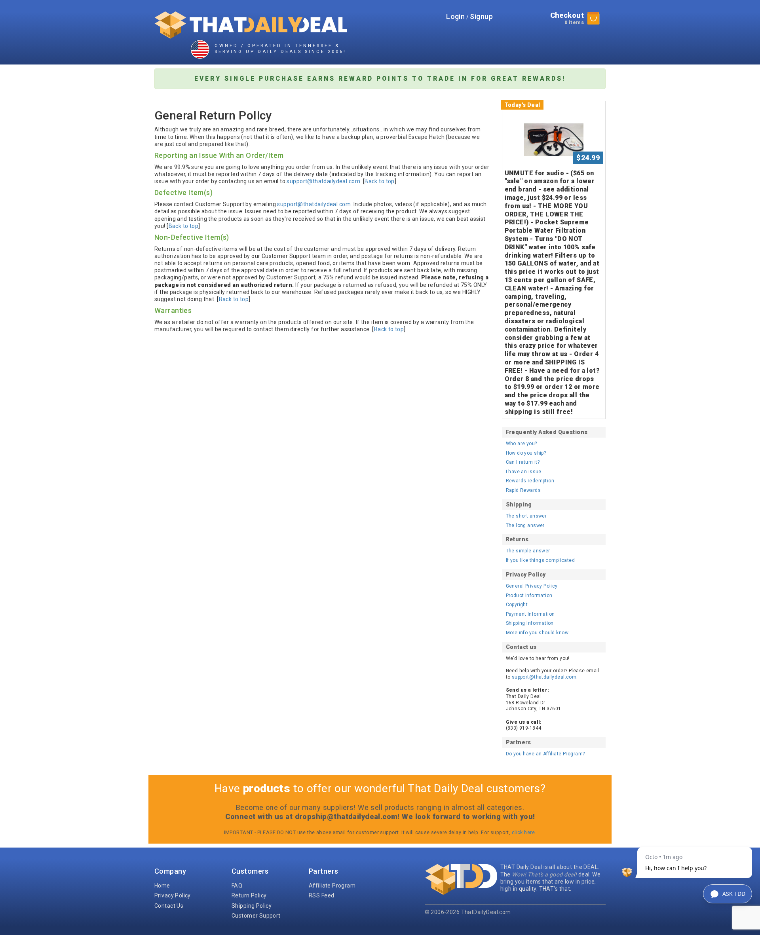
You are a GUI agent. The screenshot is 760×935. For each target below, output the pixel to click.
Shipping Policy (252, 906)
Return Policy (249, 895)
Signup (481, 16)
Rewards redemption (530, 481)
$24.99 (588, 158)
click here (523, 832)
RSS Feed (321, 895)
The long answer (525, 525)
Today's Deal (522, 105)
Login (455, 16)
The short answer (526, 516)
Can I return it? (523, 462)
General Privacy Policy (532, 586)
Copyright (517, 604)
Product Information (529, 595)
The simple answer (528, 551)
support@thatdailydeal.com (323, 181)
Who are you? (521, 443)
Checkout (567, 18)
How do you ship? (526, 453)
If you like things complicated (540, 560)
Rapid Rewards (523, 490)
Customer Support (256, 915)
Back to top (380, 181)
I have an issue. (524, 471)
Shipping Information (530, 623)
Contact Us (168, 906)
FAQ (237, 885)
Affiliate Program (332, 885)
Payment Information (530, 614)
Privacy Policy (172, 895)
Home (162, 885)
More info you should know (537, 632)
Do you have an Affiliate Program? (545, 754)
